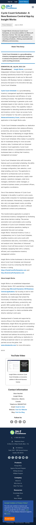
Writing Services (18, 471)
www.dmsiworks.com (8, 345)
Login (15, 1)
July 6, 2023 (19, 25)
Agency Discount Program (18, 468)
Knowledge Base (18, 493)
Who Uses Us (18, 483)
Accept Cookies (9, 518)
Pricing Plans (18, 465)
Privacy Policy (10, 522)
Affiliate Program (18, 473)
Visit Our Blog (20, 412)
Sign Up (10, 1)
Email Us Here (20, 407)
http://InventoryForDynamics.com (12, 273)
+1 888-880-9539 (19, 437)
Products (18, 463)
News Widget (18, 498)
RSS (18, 495)
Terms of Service (19, 522)
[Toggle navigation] (33, 7)
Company (18, 478)
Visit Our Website (21, 409)
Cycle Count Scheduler (9, 90)
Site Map (27, 522)
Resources (18, 490)
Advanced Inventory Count (10, 117)
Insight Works (18, 69)
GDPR (8, 514)
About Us (18, 480)
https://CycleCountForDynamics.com (13, 270)
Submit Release (23, 1)
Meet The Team (18, 486)
